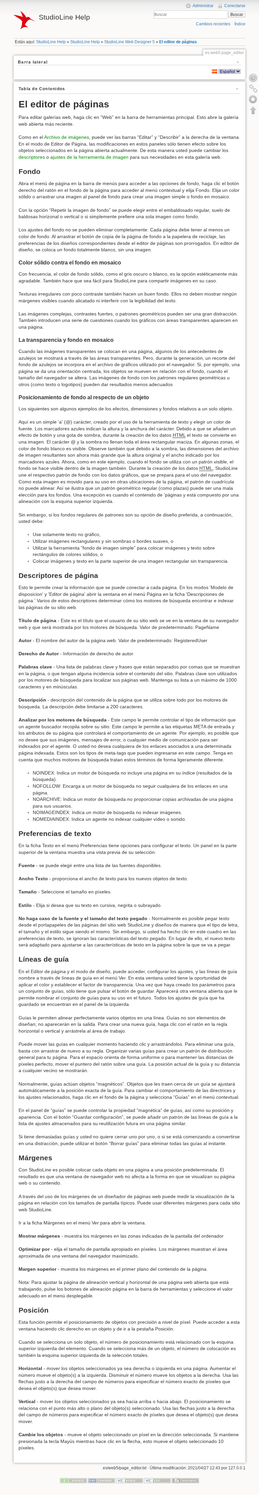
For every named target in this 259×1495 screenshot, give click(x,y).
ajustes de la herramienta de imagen (89, 157)
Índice (240, 24)
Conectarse (235, 5)
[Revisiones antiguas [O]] (253, 77)
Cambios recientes (213, 24)
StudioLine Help (51, 42)
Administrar (203, 5)
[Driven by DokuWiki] (185, 1480)
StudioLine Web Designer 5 (129, 42)
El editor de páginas (178, 42)
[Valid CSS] (157, 1480)
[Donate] (73, 1480)
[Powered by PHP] (101, 1480)
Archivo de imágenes (66, 137)
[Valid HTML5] (129, 1480)
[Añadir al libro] (253, 99)
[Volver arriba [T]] (253, 110)
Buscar (236, 14)
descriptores (32, 157)
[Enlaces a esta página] (253, 88)
